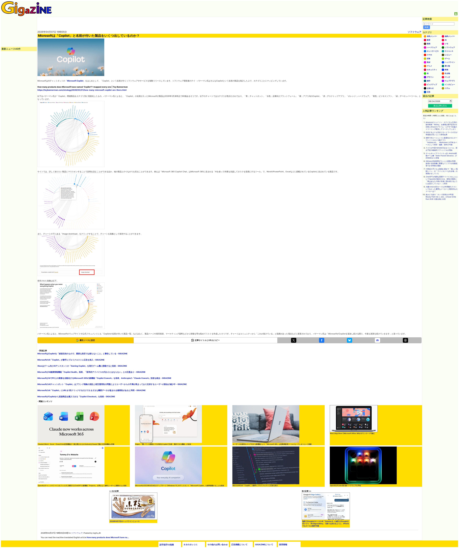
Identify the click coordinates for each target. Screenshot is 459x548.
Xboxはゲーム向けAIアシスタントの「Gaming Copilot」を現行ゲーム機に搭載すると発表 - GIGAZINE (82, 366)
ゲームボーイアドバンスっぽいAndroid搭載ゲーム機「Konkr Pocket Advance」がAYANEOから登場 (441, 155)
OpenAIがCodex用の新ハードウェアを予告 (345, 485)
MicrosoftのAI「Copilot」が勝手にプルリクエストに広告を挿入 (255, 485)
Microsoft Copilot (75, 81)
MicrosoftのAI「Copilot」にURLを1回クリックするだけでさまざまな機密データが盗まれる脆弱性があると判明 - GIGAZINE (91, 390)
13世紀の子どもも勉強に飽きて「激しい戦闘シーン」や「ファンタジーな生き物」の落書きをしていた (442, 171)
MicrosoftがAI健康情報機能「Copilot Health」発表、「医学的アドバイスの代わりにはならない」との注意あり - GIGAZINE (91, 372)
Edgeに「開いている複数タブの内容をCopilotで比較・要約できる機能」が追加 (163, 444)
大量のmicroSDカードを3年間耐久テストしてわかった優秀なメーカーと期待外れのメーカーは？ (441, 189)
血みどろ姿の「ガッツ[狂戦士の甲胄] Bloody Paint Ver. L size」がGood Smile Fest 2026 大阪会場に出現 (441, 196)
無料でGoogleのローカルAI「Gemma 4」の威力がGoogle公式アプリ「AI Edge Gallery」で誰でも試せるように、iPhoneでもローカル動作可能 (325, 523)
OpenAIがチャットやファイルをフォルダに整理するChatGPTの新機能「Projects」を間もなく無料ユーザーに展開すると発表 (82, 485)
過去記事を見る (440, 105)
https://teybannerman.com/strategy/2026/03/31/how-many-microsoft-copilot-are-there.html (81, 90)
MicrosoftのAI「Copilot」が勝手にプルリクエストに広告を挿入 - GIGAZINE (70, 360)
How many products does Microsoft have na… (108, 537)
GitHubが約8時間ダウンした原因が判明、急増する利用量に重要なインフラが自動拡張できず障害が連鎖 (441, 163)
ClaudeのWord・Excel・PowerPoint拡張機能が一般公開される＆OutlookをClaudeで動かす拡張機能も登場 (76, 444)
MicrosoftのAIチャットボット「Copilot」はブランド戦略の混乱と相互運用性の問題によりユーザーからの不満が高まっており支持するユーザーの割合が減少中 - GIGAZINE (112, 384)
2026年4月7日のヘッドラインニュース (125, 521)
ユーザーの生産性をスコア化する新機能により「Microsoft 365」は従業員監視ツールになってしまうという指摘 (272, 444)
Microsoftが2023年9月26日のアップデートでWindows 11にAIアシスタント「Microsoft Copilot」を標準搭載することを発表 (179, 485)
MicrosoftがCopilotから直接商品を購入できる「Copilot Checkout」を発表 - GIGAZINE (76, 396)
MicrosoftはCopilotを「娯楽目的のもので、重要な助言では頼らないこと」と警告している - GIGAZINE (82, 353)
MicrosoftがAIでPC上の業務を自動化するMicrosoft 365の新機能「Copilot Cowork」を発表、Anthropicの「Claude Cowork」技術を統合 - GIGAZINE (104, 378)
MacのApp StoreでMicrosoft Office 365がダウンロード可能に (352, 433)
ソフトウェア (414, 31)
